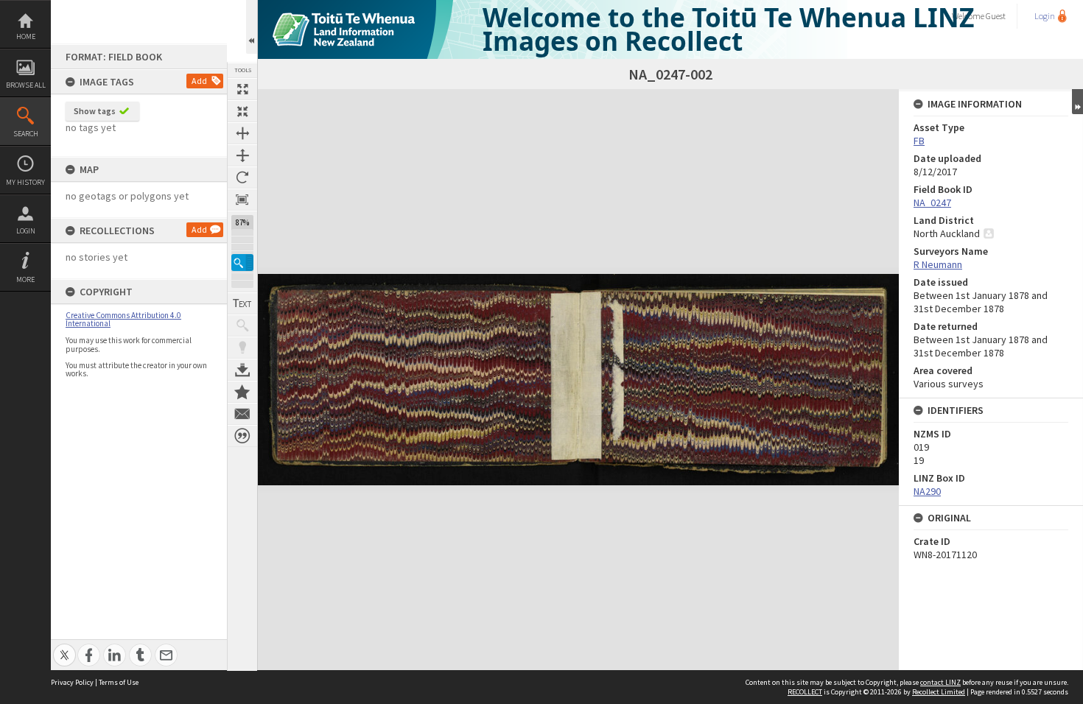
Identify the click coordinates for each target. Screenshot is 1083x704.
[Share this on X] (64, 647)
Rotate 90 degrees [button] (242, 177)
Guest (996, 15)
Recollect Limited (938, 692)
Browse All (26, 85)
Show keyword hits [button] (242, 325)
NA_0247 (932, 202)
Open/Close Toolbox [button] (251, 27)
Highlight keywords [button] (242, 348)
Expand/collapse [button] (1077, 101)
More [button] (25, 279)
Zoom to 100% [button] (242, 200)
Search (25, 133)
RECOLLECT (805, 692)
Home (25, 36)
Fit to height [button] (242, 155)
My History (25, 182)
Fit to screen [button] (242, 111)
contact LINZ (940, 682)
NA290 (927, 491)
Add (199, 80)
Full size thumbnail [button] (242, 89)
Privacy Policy (72, 682)
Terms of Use (119, 682)
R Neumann (938, 264)
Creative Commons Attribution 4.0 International (123, 319)
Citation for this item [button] (242, 436)
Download (242, 370)
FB (919, 140)
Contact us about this (242, 414)
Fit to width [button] (242, 133)
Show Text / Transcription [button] (242, 303)
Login (25, 231)
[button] (242, 262)
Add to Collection (242, 392)
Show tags (95, 110)
